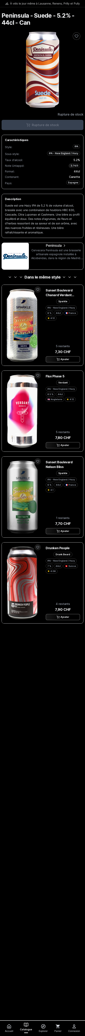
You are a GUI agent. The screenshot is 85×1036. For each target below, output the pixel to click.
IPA (76, 146)
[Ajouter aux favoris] (38, 289)
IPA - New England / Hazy (63, 153)
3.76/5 (74, 165)
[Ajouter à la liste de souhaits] (76, 36)
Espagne (73, 182)
